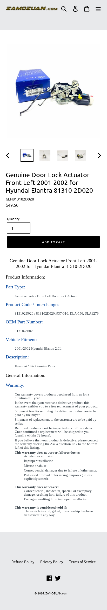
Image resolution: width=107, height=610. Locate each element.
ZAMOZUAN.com (56, 593)
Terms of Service (82, 561)
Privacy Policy (51, 561)
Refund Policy (22, 561)
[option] (27, 155)
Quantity (13, 219)
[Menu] (98, 8)
